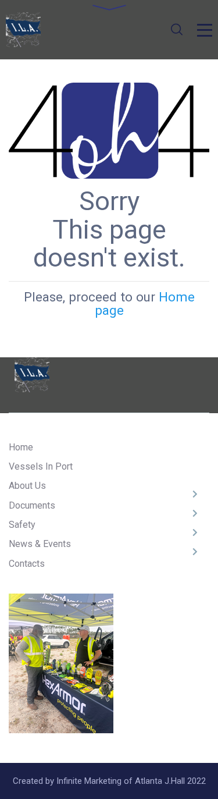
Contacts (27, 563)
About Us (27, 485)
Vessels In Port (41, 466)
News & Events (40, 543)
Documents (32, 505)
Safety (22, 524)
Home (21, 447)
